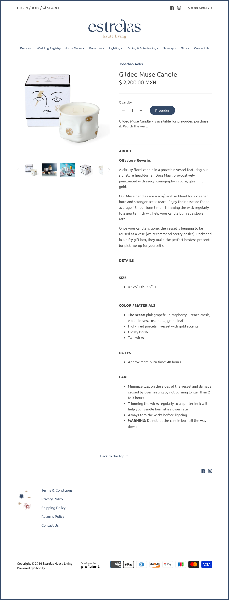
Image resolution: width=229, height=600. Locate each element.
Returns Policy (52, 516)
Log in (22, 7)
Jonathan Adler (131, 63)
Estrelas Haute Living (57, 563)
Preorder (162, 110)
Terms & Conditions (56, 490)
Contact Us (50, 525)
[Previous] (18, 170)
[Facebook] (172, 7)
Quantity (125, 102)
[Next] (109, 170)
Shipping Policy (53, 507)
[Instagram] (179, 7)
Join (35, 7)
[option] (31, 170)
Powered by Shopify (31, 568)
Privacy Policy (52, 498)
